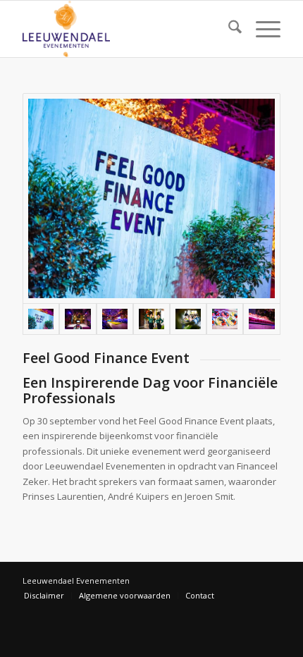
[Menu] (261, 29)
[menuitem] (228, 29)
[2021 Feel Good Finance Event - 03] (115, 319)
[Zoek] (228, 29)
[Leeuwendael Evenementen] (125, 29)
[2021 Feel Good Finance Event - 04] (151, 319)
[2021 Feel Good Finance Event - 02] (77, 319)
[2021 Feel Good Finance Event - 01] (151, 198)
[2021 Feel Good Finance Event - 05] (188, 319)
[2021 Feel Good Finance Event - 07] (261, 319)
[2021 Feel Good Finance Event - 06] (224, 319)
